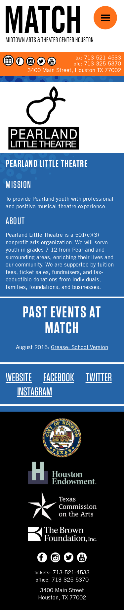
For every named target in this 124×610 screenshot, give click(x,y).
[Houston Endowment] (62, 484)
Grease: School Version (79, 347)
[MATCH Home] (43, 19)
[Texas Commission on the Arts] (62, 521)
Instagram (34, 391)
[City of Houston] (62, 455)
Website (19, 377)
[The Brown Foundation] (62, 542)
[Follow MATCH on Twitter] (41, 61)
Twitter (99, 377)
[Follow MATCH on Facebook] (20, 61)
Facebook (58, 377)
